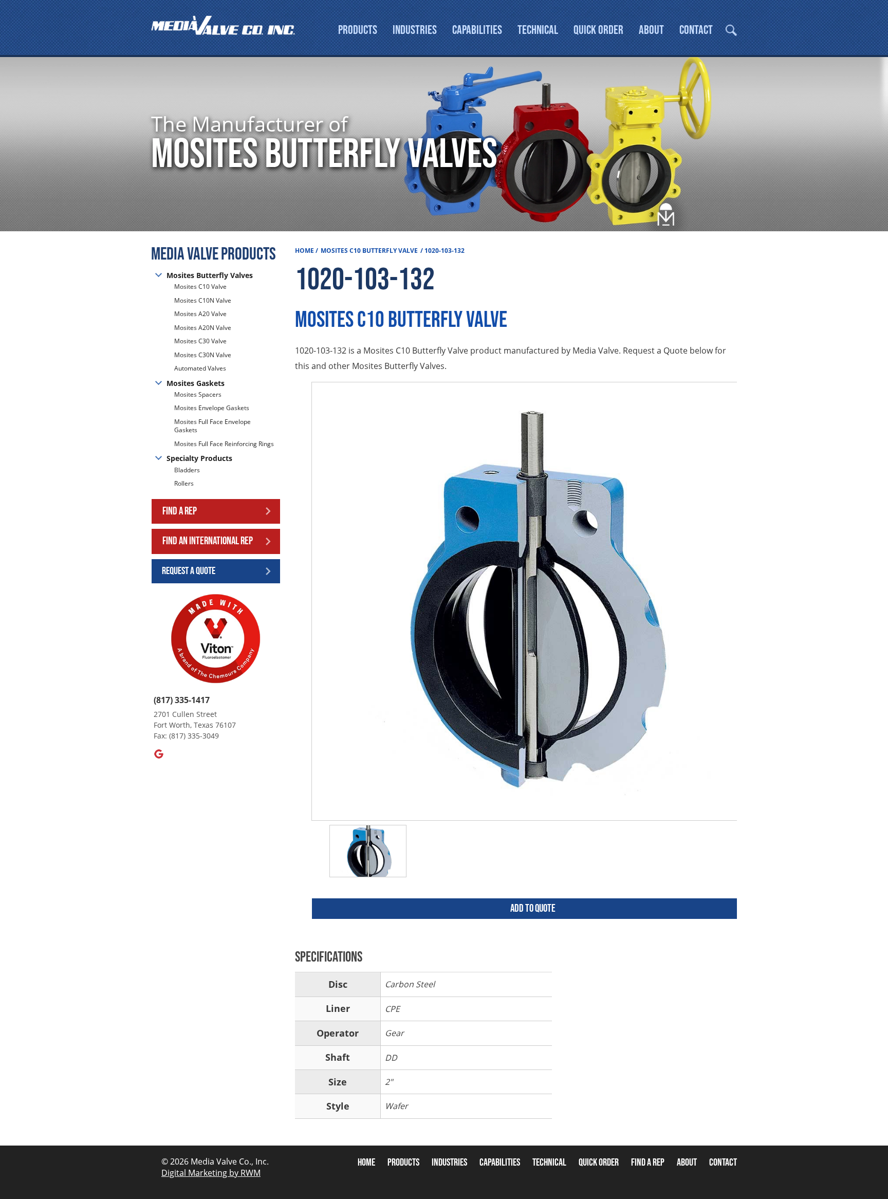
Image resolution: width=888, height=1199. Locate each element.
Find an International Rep (207, 540)
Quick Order (598, 30)
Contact (696, 30)
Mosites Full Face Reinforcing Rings (224, 443)
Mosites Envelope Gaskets (211, 407)
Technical (537, 30)
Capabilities (477, 30)
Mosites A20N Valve (202, 327)
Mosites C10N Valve (202, 300)
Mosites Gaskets (195, 383)
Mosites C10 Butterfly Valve (369, 250)
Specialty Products (199, 458)
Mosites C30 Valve (200, 341)
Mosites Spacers (197, 395)
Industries (415, 30)
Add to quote (533, 908)
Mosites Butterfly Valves (209, 275)
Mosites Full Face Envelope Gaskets (212, 426)
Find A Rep (647, 1162)
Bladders (187, 470)
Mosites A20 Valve (200, 313)
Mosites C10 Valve (200, 287)
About (651, 30)
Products (357, 30)
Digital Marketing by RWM (211, 1172)
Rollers (184, 483)
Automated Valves (200, 368)
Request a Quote (188, 571)
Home (304, 250)
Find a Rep (179, 511)
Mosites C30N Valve (202, 355)
